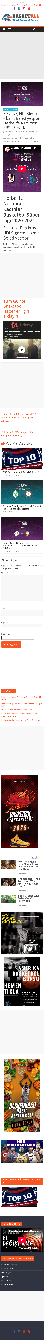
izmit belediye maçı (21, 138)
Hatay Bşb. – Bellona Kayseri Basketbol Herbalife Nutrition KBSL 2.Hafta (21, 545)
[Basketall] (22, 13)
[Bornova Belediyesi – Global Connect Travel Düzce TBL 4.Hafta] (22, 481)
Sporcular (5, 1276)
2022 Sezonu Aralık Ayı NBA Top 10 (21, 472)
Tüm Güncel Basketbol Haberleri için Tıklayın (16, 308)
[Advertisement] (22, 55)
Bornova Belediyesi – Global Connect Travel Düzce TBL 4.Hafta (22, 507)
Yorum (4, 573)
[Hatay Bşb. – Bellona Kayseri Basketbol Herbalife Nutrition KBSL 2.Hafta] (22, 518)
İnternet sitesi (6, 634)
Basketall (21, 132)
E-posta (5, 622)
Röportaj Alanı (7, 1280)
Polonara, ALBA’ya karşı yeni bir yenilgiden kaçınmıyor (17, 434)
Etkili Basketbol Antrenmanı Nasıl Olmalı (17, 710)
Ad (3, 609)
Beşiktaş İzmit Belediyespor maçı (14, 135)
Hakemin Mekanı (8, 1284)
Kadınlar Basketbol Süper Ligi (27, 141)
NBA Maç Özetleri (8, 1272)
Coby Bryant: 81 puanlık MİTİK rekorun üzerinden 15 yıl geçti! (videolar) (18, 418)
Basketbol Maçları (10, 109)
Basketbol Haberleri (9, 1264)
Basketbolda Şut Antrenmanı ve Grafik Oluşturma (20, 5)
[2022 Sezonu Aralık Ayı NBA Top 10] (22, 449)
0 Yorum (31, 132)
